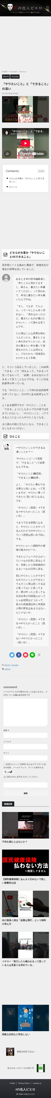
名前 (6, 730)
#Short (8, 669)
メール (7, 741)
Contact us (37, 1083)
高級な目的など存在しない (16, 1034)
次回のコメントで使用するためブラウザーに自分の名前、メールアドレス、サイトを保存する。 (24, 766)
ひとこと (13, 187)
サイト (6, 753)
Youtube (14, 665)
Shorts (7, 665)
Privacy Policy (23, 1083)
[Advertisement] (25, 41)
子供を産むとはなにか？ (14, 841)
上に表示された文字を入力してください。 (21, 777)
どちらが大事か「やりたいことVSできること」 (26, 180)
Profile (12, 1083)
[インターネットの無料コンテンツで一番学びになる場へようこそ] (25, 8)
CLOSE (41, 171)
